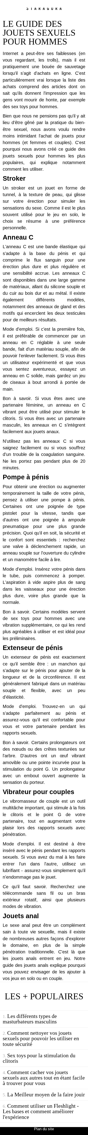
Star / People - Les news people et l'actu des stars (44, 8)
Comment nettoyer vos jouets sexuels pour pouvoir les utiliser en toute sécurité (41, 1038)
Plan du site (44, 1129)
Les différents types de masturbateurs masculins (30, 1019)
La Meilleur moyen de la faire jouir (46, 1094)
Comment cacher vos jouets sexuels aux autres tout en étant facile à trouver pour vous (44, 1077)
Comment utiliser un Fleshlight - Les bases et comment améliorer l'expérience (41, 1111)
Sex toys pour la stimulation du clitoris (39, 1058)
